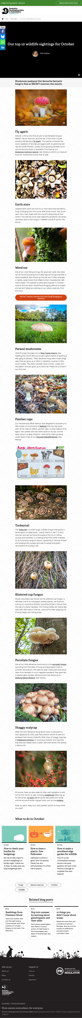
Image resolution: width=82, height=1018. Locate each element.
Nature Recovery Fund (68, 3)
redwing (60, 800)
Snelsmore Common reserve (26, 152)
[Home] (13, 11)
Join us (31, 971)
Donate (31, 975)
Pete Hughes (13, 19)
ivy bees (30, 798)
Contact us (6, 980)
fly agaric (37, 141)
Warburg (43, 426)
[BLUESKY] (2, 36)
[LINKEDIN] (2, 47)
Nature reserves (37, 885)
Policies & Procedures (18, 1003)
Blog (7, 19)
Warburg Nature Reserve (25, 678)
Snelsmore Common (25, 740)
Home (2, 19)
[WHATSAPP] (2, 42)
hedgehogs (49, 795)
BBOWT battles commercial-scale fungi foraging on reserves (41, 298)
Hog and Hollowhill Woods (47, 437)
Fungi (20, 885)
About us (5, 971)
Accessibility (6, 1003)
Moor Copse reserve (48, 353)
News (4, 975)
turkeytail (23, 530)
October (54, 885)
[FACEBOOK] (2, 31)
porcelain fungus (59, 664)
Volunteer (32, 980)
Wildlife (21, 890)
